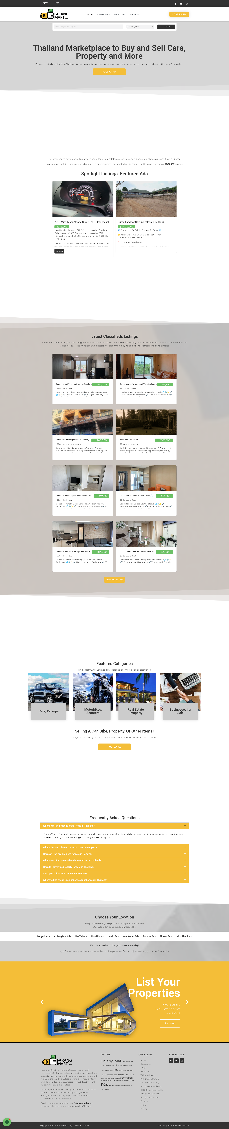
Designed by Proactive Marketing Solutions (173, 1126)
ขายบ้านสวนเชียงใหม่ (119, 1081)
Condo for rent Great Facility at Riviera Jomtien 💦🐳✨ (143, 551)
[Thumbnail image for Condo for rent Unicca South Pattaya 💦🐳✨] (146, 478)
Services (134, 14)
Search (167, 27)
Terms (143, 1105)
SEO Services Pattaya (150, 1082)
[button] (114, 826)
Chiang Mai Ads (62, 936)
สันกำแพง (117, 1086)
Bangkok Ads (43, 936)
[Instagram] (182, 1060)
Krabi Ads (114, 936)
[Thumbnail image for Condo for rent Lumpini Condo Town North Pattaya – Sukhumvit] (82, 478)
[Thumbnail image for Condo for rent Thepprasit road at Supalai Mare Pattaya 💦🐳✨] (82, 366)
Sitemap (86, 1126)
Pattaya (89, 837)
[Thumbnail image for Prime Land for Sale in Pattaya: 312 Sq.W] (82, 199)
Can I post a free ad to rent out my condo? (65, 873)
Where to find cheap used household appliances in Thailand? (75, 880)
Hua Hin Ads (98, 936)
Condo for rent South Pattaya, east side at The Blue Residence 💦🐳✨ (85, 551)
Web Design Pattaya (149, 1079)
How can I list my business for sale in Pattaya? (67, 854)
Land (113, 1069)
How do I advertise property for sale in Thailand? (68, 867)
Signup (45, 3)
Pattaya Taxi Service (149, 1094)
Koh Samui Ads (131, 936)
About (143, 1060)
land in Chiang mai (126, 1070)
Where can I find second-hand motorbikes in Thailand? (72, 860)
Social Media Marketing (151, 1086)
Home (90, 14)
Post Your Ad (52, 164)
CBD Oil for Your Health (151, 1090)
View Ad (124, 250)
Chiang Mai (104, 837)
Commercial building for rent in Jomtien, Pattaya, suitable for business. (85, 440)
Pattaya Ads (149, 936)
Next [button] (178, 219)
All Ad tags (145, 1071)
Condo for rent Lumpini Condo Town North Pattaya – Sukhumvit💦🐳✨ (86, 496)
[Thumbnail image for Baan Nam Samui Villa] (146, 422)
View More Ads (114, 579)
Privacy (143, 1108)
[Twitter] (176, 1060)
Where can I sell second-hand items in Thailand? (69, 825)
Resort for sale (119, 1075)
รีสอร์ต (111, 1086)
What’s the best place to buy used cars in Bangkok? (70, 847)
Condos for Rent (65, 388)
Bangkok (79, 837)
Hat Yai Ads (81, 936)
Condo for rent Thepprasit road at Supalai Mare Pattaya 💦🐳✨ (82, 384)
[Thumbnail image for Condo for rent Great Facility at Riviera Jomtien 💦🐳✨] (146, 534)
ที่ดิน (104, 1084)
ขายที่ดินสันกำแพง (106, 1081)
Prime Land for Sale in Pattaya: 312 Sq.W (77, 222)
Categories (103, 14)
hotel (123, 1062)
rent (104, 1074)
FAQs (143, 1068)
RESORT (110, 1075)
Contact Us (163, 951)
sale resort (115, 1078)
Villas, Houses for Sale (131, 444)
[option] (82, 217)
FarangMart (50, 834)
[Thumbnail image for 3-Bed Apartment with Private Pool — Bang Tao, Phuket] (146, 199)
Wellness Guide (147, 1075)
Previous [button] (50, 219)
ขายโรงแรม (130, 1081)
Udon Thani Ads (184, 936)
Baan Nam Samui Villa (129, 440)
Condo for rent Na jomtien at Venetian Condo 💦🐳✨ (142, 384)
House (118, 1065)
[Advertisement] (114, 122)
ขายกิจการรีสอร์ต (126, 1078)
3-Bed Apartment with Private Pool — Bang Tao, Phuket (148, 222)
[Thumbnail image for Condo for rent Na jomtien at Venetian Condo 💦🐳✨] (146, 366)
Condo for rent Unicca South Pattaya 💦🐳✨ (138, 496)
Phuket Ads (166, 936)
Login (57, 3)
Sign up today (82, 1103)
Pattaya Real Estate (149, 1097)
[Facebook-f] (171, 1060)
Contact (144, 1101)
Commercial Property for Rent (71, 444)
